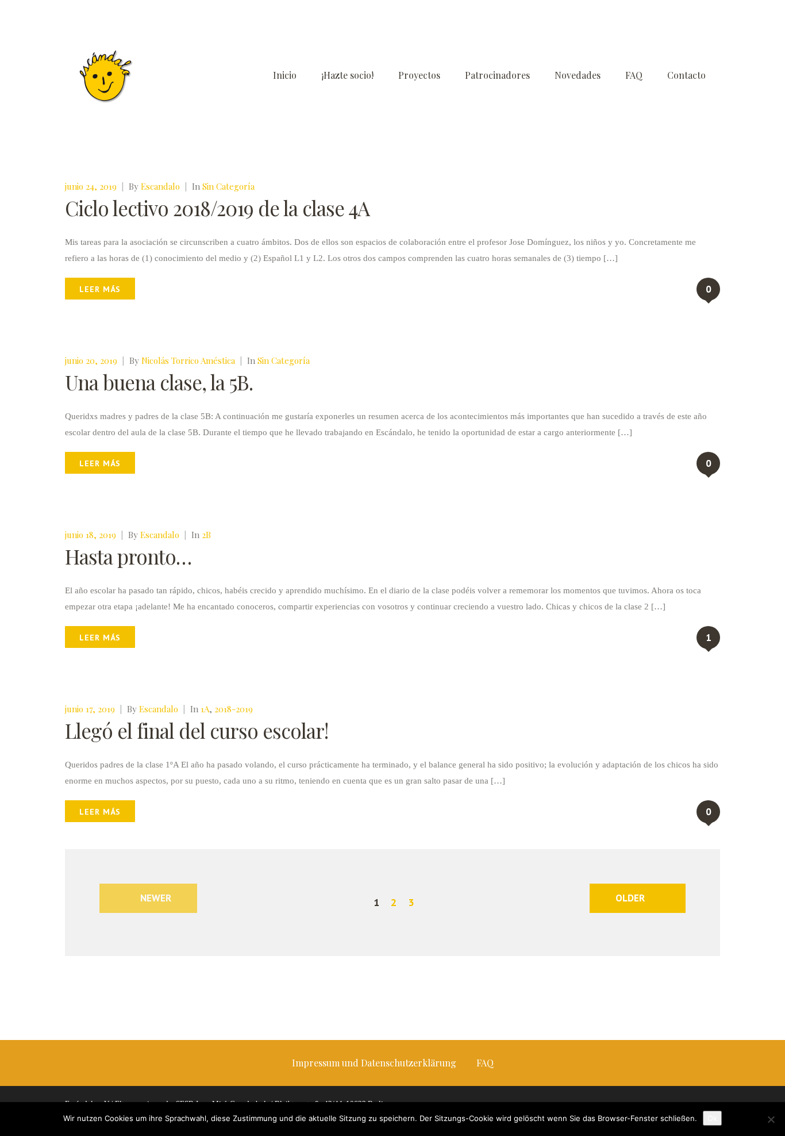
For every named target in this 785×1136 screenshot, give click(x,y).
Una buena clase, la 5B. (159, 382)
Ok (712, 1118)
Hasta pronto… (128, 556)
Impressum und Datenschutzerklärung (374, 1063)
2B (206, 534)
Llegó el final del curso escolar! (196, 730)
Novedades (578, 75)
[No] (770, 1119)
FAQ (633, 75)
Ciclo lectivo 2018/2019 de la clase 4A (217, 207)
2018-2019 (233, 709)
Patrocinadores (497, 75)
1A (205, 709)
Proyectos (419, 75)
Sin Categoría (228, 186)
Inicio (285, 75)
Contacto (686, 75)
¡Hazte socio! (347, 75)
